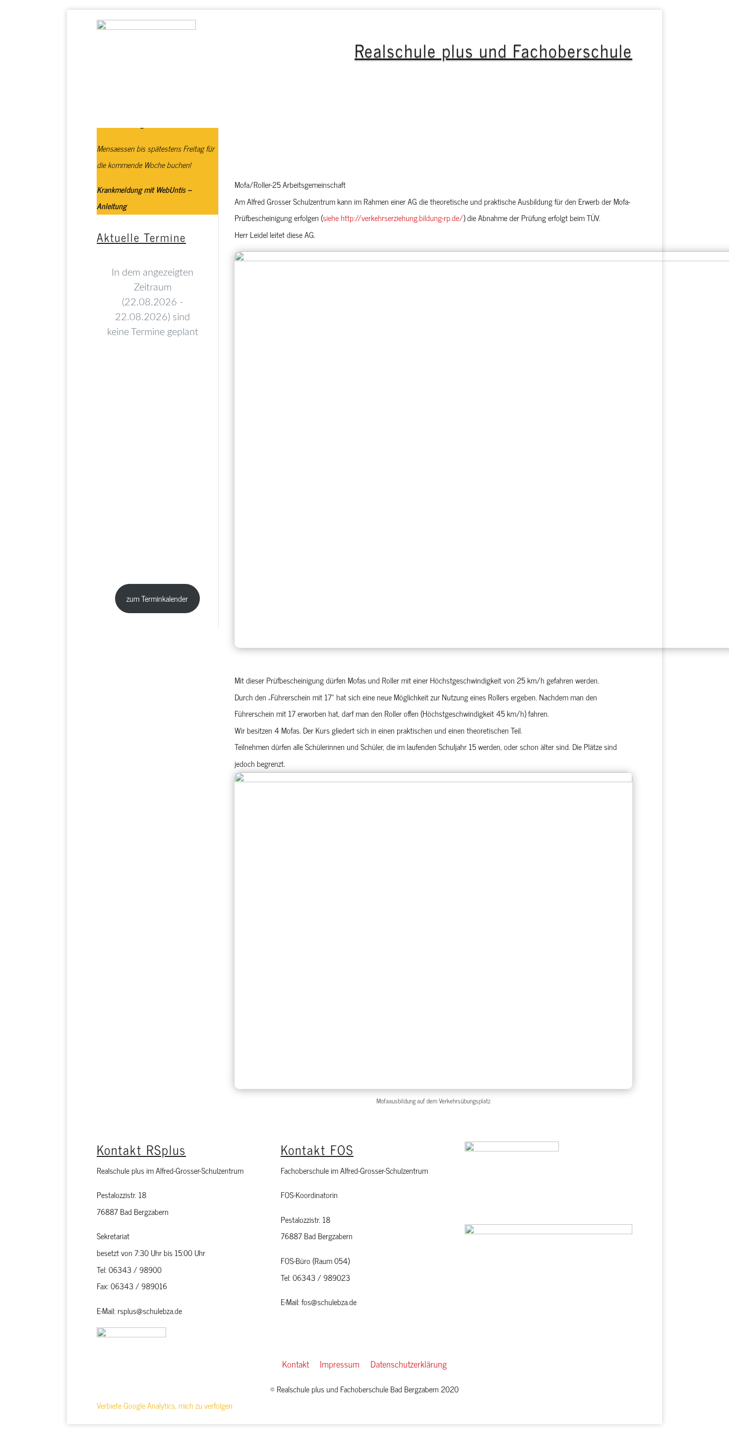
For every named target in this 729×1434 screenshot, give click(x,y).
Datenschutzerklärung (408, 1365)
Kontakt (295, 1365)
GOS (559, 111)
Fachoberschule (397, 111)
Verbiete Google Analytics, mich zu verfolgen (165, 1405)
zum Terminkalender (157, 598)
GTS (261, 111)
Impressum (340, 1365)
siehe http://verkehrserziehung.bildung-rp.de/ (393, 217)
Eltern (339, 111)
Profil (299, 111)
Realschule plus (206, 111)
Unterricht (463, 111)
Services (516, 111)
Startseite (151, 111)
